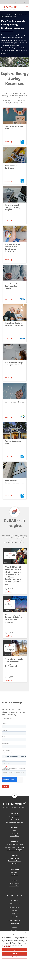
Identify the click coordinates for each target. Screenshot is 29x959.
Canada (5, 2)
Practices (14, 814)
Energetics (15, 913)
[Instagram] (17, 895)
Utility (14, 830)
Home (2, 14)
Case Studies (14, 863)
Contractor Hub (14, 923)
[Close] (25, 932)
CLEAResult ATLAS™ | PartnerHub (14, 847)
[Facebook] (22, 895)
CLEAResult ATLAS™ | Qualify (14, 844)
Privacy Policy (7, 946)
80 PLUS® (14, 910)
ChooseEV (14, 917)
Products (14, 841)
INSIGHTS (14, 855)
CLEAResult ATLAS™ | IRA (14, 850)
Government (14, 833)
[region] (14, 945)
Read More (8, 592)
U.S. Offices (14, 875)
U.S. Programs (14, 872)
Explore (7, 141)
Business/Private (14, 836)
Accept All (14, 950)
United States (14, 869)
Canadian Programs (14, 883)
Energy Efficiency (14, 817)
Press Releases (14, 858)
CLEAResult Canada (14, 904)
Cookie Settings (14, 957)
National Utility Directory (15, 920)
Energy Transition (14, 819)
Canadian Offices (14, 886)
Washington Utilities (20, 14)
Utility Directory (10, 14)
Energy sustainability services (14, 822)
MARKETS (14, 827)
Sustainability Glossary (14, 861)
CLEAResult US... (14, 900)
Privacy (14, 927)
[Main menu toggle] (26, 7)
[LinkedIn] (7, 895)
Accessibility (14, 930)
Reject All (14, 953)
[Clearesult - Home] (14, 805)
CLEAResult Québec (14, 907)
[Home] (9, 7)
